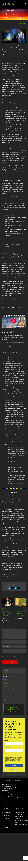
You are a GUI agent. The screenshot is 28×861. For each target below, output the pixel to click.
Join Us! (14, 765)
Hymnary (11, 205)
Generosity (6, 683)
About (17, 787)
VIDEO (4, 576)
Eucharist (12, 574)
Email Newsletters (7, 815)
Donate (4, 824)
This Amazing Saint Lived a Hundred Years (6, 613)
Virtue (5, 699)
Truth (16, 794)
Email (6, 740)
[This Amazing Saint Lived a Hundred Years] (7, 598)
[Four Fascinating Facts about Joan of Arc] (20, 598)
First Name (8, 747)
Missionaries (6, 696)
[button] (3, 611)
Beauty (17, 791)
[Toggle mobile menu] (25, 3)
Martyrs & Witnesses (8, 693)
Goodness (17, 797)
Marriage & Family (8, 689)
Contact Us (5, 827)
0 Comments (9, 576)
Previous (18, 23)
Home (16, 784)
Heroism (5, 686)
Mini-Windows (6, 812)
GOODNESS (17, 574)
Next (23, 23)
